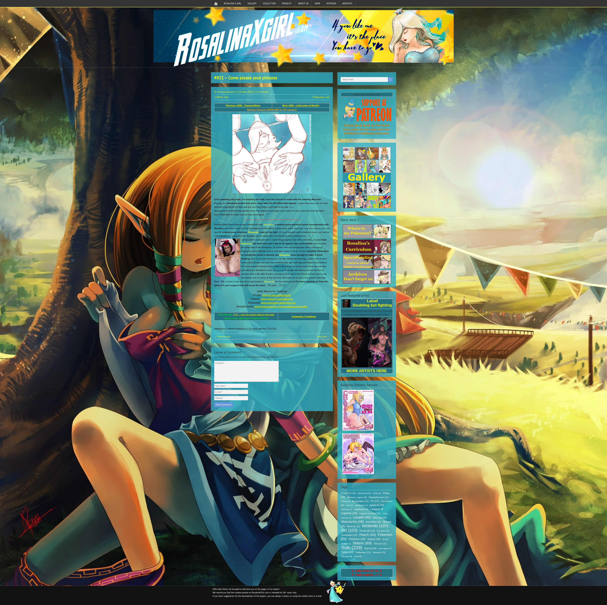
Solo (226, 97)
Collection (269, 3)
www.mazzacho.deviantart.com (278, 302)
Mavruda (379, 517)
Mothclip (353, 526)
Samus (373, 539)
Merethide (373, 522)
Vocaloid (346, 556)
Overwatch (349, 535)
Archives (347, 3)
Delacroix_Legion (357, 497)
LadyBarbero (361, 509)
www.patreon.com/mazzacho (277, 299)
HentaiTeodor (361, 505)
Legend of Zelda (369, 513)
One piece (383, 531)
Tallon (347, 552)
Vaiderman (363, 552)
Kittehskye (346, 509)
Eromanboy (360, 501)
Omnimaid (367, 530)
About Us (303, 3)
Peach (367, 534)
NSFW (220, 97)
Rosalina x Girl (232, 3)
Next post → (323, 336)
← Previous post (222, 336)
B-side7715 (348, 493)
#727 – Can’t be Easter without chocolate (253, 314)
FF (375, 501)
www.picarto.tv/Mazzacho (276, 295)
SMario (362, 543)
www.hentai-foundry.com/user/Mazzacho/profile (280, 306)
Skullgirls (346, 544)
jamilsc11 (377, 505)
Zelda (358, 556)
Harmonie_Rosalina (226, 92)
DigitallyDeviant (379, 497)
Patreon (331, 3)
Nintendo (375, 526)
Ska (385, 539)
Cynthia (377, 493)
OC (349, 530)
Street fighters (385, 548)
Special (370, 548)
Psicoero (357, 539)
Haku (349, 505)
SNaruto (380, 544)
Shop (317, 3)
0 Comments (263, 92)
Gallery (252, 3)
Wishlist (287, 3)
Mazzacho (319, 97)
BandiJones (364, 493)
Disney (345, 501)
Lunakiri (362, 517)
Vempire (379, 552)
